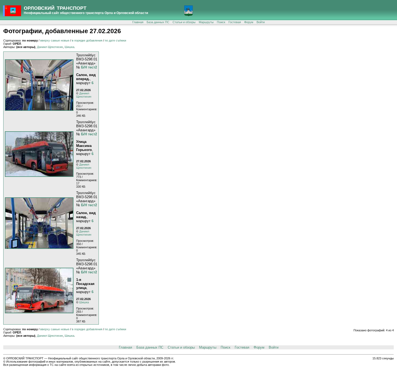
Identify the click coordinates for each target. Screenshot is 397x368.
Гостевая (234, 22)
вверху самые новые (54, 40)
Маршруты (206, 22)
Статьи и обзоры (184, 22)
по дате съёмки (115, 40)
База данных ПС (158, 22)
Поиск (221, 22)
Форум (248, 22)
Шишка (69, 47)
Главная (137, 22)
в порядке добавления (87, 40)
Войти (261, 22)
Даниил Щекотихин (50, 47)
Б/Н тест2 (89, 67)
